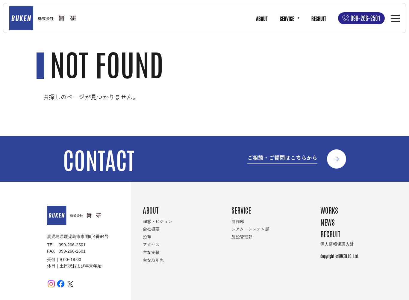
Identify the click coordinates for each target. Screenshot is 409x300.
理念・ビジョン (157, 221)
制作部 (237, 221)
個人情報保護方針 (337, 244)
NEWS (327, 221)
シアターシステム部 (250, 229)
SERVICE (287, 18)
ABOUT (262, 18)
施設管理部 (241, 237)
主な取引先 (153, 260)
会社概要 (151, 229)
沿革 (147, 237)
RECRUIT (318, 18)
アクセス (151, 245)
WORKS (329, 209)
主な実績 (151, 252)
